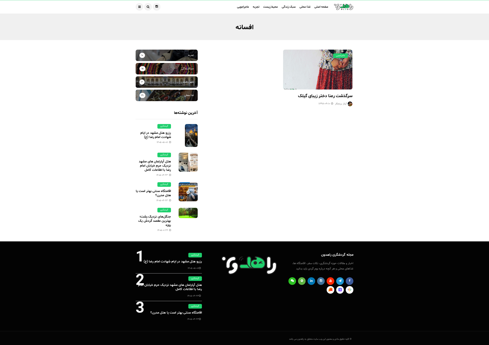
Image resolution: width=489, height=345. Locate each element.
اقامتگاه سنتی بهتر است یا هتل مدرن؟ (153, 193)
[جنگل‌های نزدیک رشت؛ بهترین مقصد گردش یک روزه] (188, 213)
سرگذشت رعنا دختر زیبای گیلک (325, 96)
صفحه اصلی (321, 7)
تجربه (256, 7)
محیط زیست (270, 7)
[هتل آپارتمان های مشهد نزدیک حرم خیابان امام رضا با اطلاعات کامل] (188, 162)
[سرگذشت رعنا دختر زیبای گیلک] (317, 69)
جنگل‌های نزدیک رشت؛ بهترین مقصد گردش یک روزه (154, 221)
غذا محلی (305, 7)
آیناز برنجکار (341, 104)
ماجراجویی (243, 7)
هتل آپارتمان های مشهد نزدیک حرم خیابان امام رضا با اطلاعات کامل (155, 165)
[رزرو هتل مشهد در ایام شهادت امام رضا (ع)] (188, 135)
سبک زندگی (289, 7)
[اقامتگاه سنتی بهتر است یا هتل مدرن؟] (188, 191)
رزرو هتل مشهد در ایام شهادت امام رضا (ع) (155, 135)
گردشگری (164, 126)
